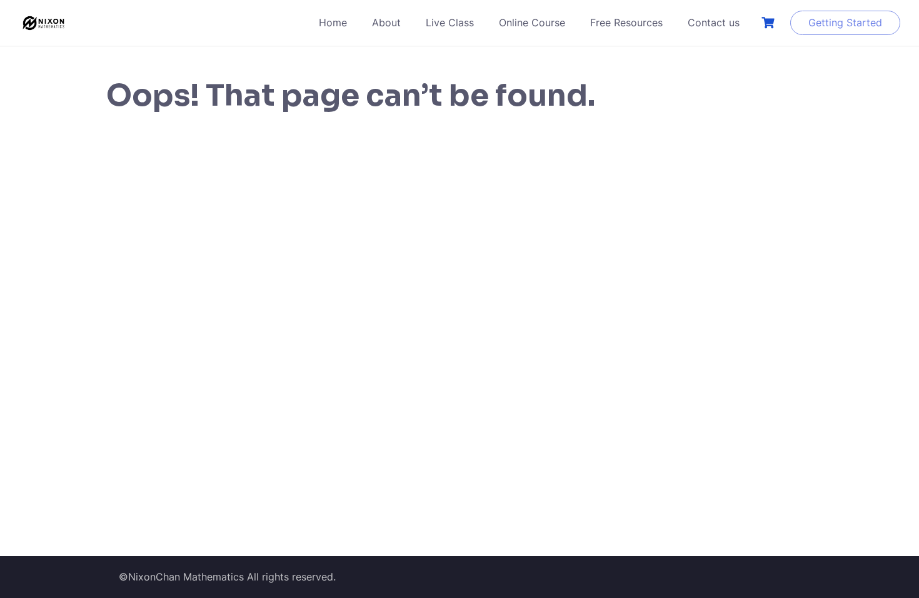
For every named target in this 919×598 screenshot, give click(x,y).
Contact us (714, 22)
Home (333, 22)
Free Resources (626, 22)
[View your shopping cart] (769, 23)
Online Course (532, 22)
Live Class (450, 22)
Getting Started (845, 22)
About (386, 22)
